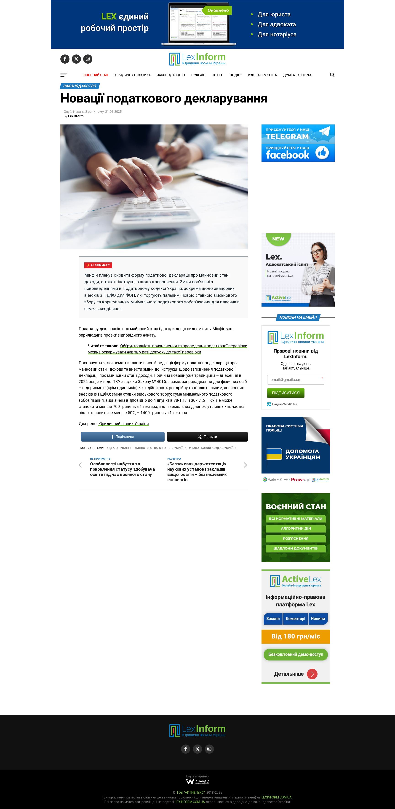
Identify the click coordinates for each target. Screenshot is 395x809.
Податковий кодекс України (214, 448)
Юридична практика (133, 75)
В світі (218, 75)
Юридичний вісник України (123, 423)
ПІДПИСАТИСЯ (286, 393)
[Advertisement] (298, 198)
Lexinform (76, 116)
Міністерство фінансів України (161, 448)
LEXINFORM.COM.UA (277, 797)
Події (234, 75)
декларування (120, 448)
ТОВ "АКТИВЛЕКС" (190, 793)
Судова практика (262, 75)
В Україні (198, 75)
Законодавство (171, 75)
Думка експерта (297, 75)
